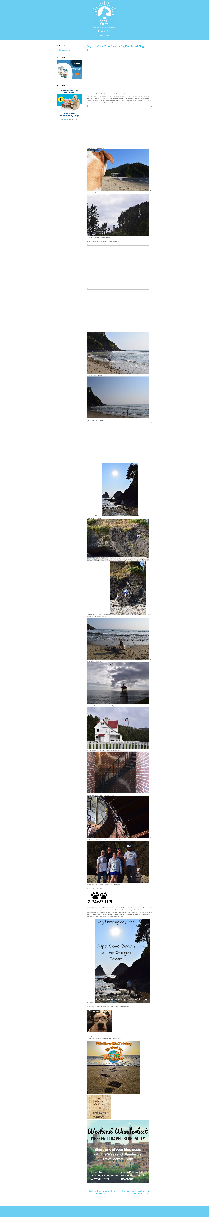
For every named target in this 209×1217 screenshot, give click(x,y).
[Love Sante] (104, 24)
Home (101, 35)
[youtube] (102, 31)
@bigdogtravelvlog (63, 50)
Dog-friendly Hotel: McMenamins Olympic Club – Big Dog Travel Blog (102, 1192)
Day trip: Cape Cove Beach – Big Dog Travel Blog (115, 46)
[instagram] (104, 31)
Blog (107, 35)
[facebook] (107, 31)
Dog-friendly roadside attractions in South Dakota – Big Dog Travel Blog (136, 1192)
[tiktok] (110, 31)
